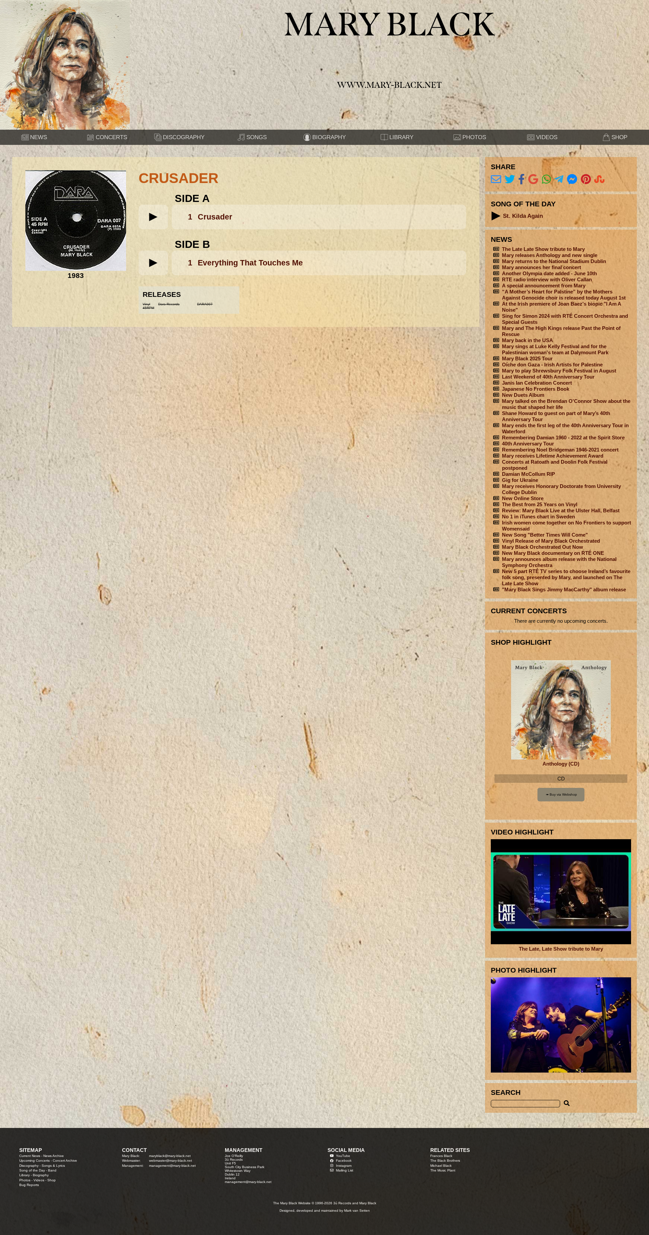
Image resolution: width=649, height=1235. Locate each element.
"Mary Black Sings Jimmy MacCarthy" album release (564, 589)
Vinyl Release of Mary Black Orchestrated (551, 541)
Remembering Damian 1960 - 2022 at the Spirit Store (563, 437)
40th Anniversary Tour (528, 443)
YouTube (343, 1156)
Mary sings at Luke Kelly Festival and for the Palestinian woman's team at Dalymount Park (555, 349)
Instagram (344, 1165)
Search (506, 1092)
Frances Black (441, 1156)
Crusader (215, 216)
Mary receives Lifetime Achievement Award (552, 456)
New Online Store (523, 498)
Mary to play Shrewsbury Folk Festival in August (559, 371)
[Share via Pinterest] (586, 179)
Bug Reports (29, 1185)
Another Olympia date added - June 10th (549, 273)
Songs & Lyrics (53, 1165)
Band (52, 1170)
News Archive (53, 1156)
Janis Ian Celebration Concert (537, 383)
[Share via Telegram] (558, 179)
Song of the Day (32, 1170)
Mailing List (344, 1170)
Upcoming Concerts (34, 1160)
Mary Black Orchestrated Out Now (542, 547)
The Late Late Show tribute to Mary (543, 249)
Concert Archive (65, 1160)
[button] (153, 217)
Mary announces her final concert (541, 267)
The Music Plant (442, 1170)
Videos (38, 1180)
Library (24, 1175)
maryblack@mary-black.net (170, 1156)
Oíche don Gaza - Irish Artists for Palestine (552, 364)
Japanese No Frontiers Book (535, 389)
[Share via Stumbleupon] (599, 179)
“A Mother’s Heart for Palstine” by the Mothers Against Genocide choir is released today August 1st (564, 295)
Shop (51, 1180)
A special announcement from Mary (543, 285)
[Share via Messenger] (572, 179)
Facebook (344, 1160)
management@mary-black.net (172, 1165)
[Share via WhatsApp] (546, 179)
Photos (24, 1180)
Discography (29, 1165)
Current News (29, 1156)
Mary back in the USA (527, 340)
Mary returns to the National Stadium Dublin (554, 261)
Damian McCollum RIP (528, 474)
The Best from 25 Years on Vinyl (539, 504)
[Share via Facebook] (521, 179)
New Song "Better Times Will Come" (545, 535)
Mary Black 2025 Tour (527, 358)
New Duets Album (523, 395)
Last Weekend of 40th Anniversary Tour (548, 377)
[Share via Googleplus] (533, 179)
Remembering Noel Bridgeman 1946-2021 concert (560, 450)
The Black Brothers (445, 1160)
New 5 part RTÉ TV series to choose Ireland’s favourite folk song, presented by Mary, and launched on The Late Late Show (566, 577)
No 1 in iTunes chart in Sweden (538, 516)
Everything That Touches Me (250, 262)
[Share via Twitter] (510, 179)
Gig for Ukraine (520, 480)
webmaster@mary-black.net (170, 1160)
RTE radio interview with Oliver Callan (547, 279)
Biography (41, 1175)
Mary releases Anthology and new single (549, 255)
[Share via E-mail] (496, 179)
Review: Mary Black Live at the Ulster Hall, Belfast (561, 510)
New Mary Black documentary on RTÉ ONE (553, 553)
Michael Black (441, 1165)
